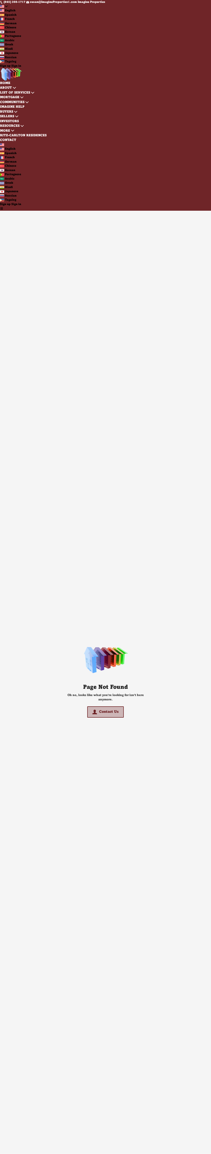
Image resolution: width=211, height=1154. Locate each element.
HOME (5, 83)
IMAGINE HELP (12, 106)
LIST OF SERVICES (15, 92)
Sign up (5, 66)
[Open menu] (1, 208)
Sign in (16, 66)
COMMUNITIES (12, 102)
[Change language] (4, 6)
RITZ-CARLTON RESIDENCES (23, 135)
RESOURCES (10, 126)
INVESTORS (9, 121)
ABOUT (6, 87)
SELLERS (7, 116)
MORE (5, 130)
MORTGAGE (9, 97)
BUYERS (6, 111)
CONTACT (8, 140)
